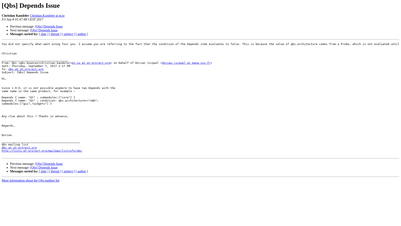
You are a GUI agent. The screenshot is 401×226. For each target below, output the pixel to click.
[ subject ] (68, 34)
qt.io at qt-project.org (91, 62)
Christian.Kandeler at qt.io (47, 15)
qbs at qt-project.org (25, 69)
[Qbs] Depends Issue (49, 26)
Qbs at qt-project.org (19, 147)
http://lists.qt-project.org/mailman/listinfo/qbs (42, 150)
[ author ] (82, 34)
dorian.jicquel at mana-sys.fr (186, 62)
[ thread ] (55, 34)
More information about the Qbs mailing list (30, 180)
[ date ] (43, 34)
